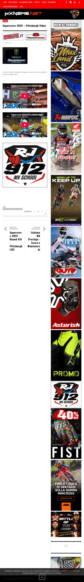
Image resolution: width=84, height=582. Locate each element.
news (5, 21)
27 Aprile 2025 (7, 43)
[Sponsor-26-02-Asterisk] (66, 304)
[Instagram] (70, 2)
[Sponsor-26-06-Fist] (66, 433)
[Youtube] (75, 2)
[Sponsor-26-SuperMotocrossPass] (66, 200)
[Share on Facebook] (34, 211)
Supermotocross (16, 209)
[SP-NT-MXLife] (13, 36)
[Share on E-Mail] (45, 214)
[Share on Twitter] (38, 211)
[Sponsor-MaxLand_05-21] (66, 45)
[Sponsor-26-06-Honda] (66, 148)
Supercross (6, 209)
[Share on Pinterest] (41, 211)
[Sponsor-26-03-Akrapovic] (66, 97)
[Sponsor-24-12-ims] (66, 355)
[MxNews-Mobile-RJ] (25, 165)
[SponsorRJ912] (66, 394)
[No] (81, 575)
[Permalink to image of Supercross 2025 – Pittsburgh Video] (15, 55)
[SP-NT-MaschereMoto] (36, 36)
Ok (42, 577)
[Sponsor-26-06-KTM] (66, 485)
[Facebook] (66, 2)
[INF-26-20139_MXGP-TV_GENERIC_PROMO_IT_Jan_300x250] (66, 524)
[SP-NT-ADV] (66, 564)
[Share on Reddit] (45, 211)
